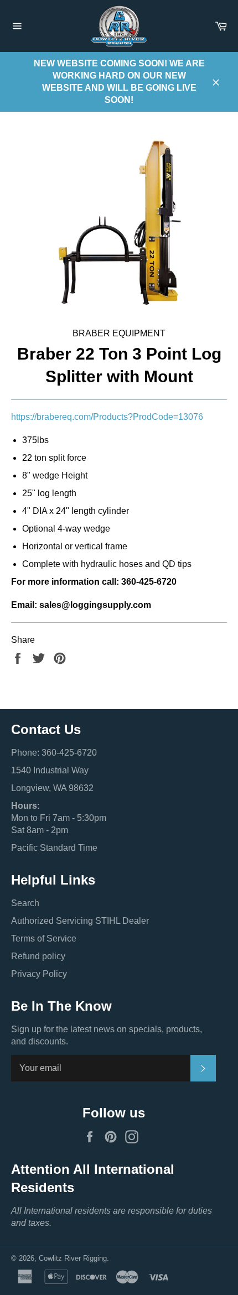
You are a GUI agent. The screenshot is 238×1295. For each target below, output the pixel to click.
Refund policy (38, 956)
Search (25, 903)
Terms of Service (43, 938)
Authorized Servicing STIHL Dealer (80, 920)
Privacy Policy (39, 974)
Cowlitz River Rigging (73, 1258)
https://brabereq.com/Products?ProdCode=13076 (107, 417)
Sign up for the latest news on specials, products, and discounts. (106, 1035)
